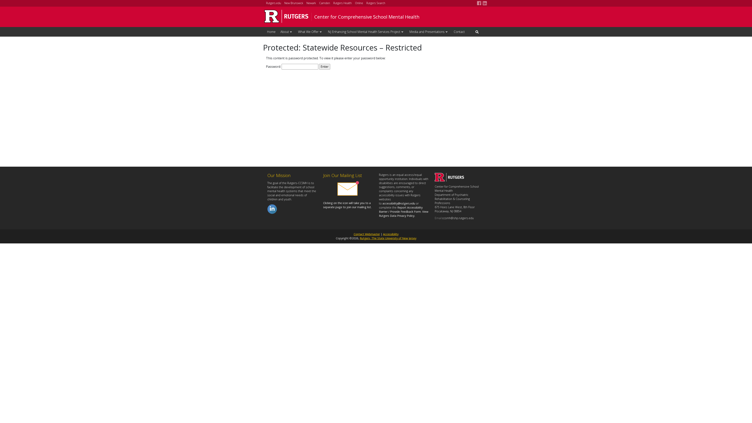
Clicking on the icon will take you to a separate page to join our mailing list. (347, 205)
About (284, 32)
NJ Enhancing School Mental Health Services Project (364, 32)
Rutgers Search (375, 3)
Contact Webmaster (367, 234)
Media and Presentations (427, 32)
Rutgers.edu (273, 3)
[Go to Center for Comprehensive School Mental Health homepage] (449, 180)
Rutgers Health (342, 3)
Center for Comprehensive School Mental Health (366, 17)
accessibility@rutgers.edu (398, 203)
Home (271, 32)
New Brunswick (293, 3)
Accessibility (391, 234)
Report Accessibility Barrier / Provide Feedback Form (401, 209)
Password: (274, 66)
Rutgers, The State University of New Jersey (388, 238)
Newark (311, 3)
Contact (459, 32)
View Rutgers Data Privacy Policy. (403, 214)
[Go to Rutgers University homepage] (286, 16)
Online (359, 3)
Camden (324, 3)
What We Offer (308, 32)
